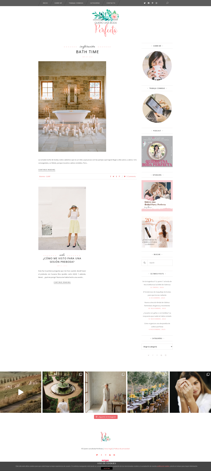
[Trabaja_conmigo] (157, 122)
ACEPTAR (107, 468)
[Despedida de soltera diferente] (157, 211)
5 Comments (131, 176)
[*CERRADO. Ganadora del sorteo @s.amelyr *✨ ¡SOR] (190, 392)
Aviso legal (108, 449)
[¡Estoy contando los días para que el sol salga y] (148, 392)
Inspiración (87, 46)
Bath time (87, 51)
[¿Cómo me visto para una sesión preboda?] (62, 218)
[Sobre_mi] (157, 80)
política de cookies (163, 466)
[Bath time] (72, 106)
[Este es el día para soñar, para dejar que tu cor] (63, 392)
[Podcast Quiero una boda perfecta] (157, 166)
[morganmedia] (105, 442)
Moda (62, 255)
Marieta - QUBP (44, 176)
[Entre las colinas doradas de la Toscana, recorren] (20, 392)
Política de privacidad (122, 449)
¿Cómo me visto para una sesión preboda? (62, 260)
